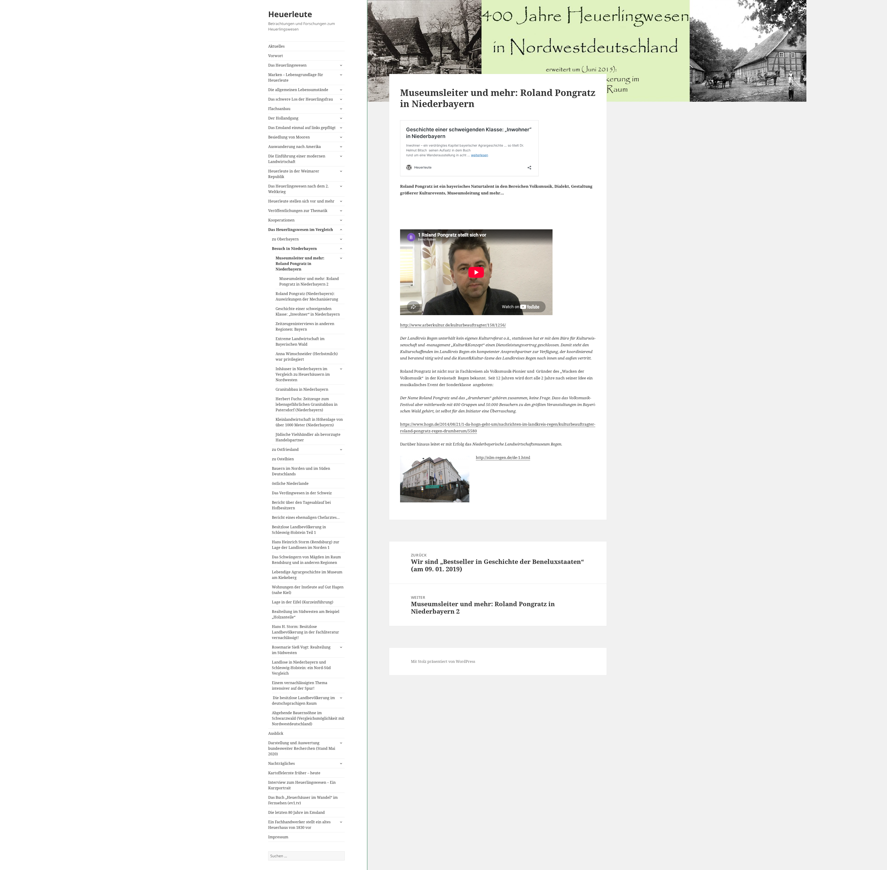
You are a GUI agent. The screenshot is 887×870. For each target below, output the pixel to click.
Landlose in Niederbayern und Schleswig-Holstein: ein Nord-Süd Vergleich (301, 668)
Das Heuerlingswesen (287, 65)
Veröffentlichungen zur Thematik (297, 210)
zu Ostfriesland (285, 449)
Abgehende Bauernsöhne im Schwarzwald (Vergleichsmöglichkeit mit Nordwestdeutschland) (308, 718)
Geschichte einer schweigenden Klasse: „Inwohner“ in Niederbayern (308, 311)
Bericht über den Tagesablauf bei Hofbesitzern (301, 505)
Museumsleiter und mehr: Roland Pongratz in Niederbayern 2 (309, 281)
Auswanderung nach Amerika (294, 146)
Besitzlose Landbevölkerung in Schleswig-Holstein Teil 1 (299, 529)
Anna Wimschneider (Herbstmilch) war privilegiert (307, 356)
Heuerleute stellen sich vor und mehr (301, 201)
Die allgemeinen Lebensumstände (298, 89)
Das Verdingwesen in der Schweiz (302, 492)
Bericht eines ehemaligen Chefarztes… (306, 517)
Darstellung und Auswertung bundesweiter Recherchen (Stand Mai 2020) (301, 748)
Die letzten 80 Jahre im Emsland (296, 812)
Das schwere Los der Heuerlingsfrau (300, 99)
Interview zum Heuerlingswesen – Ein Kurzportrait (302, 785)
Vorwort (275, 55)
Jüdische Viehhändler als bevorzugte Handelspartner (308, 437)
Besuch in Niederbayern (294, 248)
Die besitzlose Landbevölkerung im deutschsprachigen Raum (303, 700)
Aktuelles (276, 46)
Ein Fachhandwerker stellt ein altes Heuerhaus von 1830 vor (299, 824)
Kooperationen (281, 220)
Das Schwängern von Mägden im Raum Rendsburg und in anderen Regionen (306, 559)
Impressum (278, 836)
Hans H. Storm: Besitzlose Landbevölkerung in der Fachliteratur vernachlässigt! (305, 632)
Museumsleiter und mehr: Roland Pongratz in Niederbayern (300, 263)
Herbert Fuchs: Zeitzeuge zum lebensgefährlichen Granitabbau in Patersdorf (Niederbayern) (306, 404)
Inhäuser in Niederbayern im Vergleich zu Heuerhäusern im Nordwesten (303, 374)
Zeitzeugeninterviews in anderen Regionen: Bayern (305, 326)
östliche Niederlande (290, 483)
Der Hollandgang (283, 118)
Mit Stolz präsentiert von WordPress (443, 661)
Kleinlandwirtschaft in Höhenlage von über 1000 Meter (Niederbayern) (309, 422)
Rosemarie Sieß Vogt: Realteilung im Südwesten (301, 650)
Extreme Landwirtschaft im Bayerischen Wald (300, 341)
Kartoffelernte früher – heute (294, 772)
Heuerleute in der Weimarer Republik (293, 174)
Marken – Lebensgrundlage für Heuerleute (295, 77)
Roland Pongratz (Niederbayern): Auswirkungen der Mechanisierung (307, 296)
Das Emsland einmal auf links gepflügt (302, 127)
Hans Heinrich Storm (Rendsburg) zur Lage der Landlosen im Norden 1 (305, 544)
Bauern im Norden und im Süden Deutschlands (301, 471)
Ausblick (275, 733)
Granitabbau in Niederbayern (302, 389)
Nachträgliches (281, 763)
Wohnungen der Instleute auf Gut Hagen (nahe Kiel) (307, 589)
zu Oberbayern (285, 239)
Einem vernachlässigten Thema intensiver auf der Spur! (299, 685)
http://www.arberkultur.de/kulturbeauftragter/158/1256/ (453, 325)
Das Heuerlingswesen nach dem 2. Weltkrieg (298, 189)
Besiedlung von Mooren (289, 137)
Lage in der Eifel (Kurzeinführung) (302, 602)
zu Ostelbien (283, 458)
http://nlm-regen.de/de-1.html (503, 457)
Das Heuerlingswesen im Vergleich (300, 229)
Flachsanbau (279, 108)
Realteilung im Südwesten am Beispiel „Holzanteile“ (305, 614)
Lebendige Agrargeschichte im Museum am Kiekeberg (307, 574)
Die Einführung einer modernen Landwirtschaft (296, 159)
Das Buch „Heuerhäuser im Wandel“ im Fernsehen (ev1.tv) (303, 800)
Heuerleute (290, 14)
